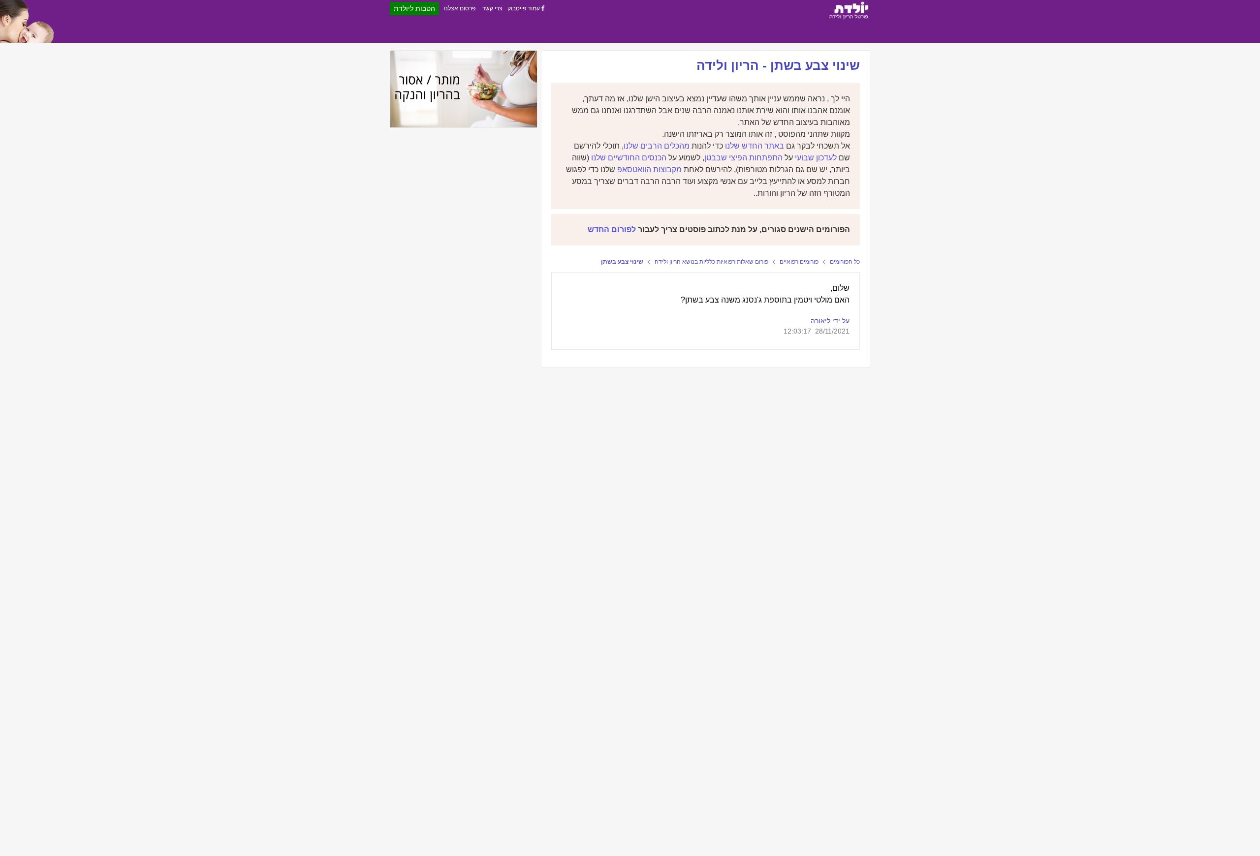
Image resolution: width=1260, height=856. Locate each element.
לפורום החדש (612, 229)
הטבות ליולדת (414, 8)
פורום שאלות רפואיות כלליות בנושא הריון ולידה (711, 261)
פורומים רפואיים (799, 261)
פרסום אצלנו (459, 8)
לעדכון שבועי (816, 157)
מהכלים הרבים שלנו (657, 146)
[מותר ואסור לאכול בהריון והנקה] (463, 89)
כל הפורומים (845, 261)
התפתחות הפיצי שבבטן (743, 157)
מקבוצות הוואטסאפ (649, 169)
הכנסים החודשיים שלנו (628, 157)
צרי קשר (492, 8)
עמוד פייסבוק (524, 8)
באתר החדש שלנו (754, 146)
